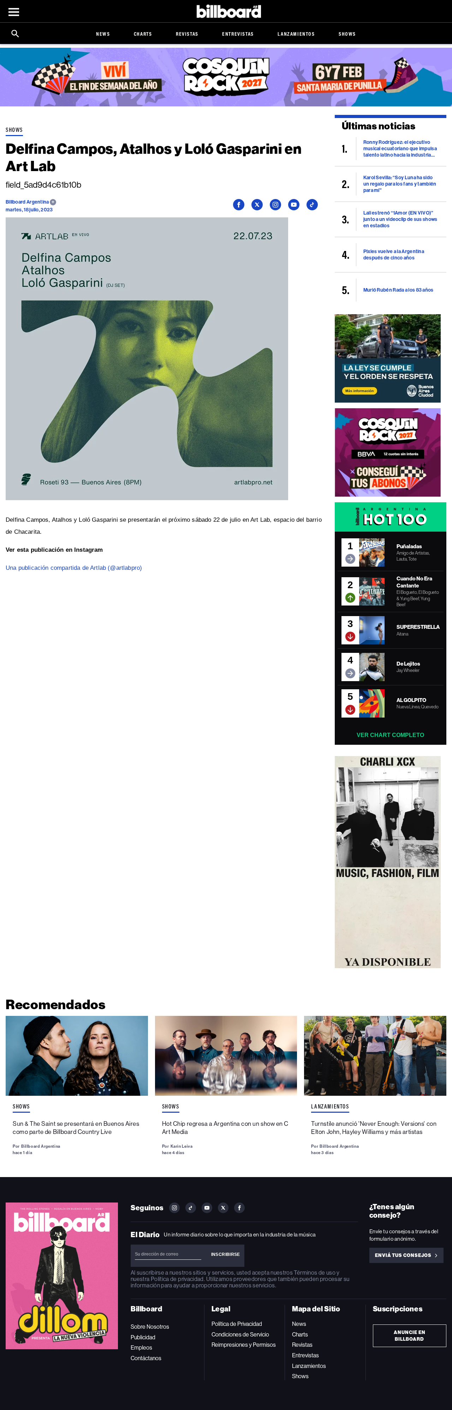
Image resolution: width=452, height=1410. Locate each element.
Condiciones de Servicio (240, 1334)
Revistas (187, 33)
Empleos (141, 1347)
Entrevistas (238, 33)
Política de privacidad (177, 1279)
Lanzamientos (296, 33)
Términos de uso (314, 1272)
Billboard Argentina (28, 202)
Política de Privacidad (237, 1324)
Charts (143, 33)
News (103, 33)
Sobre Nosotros (150, 1326)
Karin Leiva (182, 1146)
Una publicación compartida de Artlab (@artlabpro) (74, 567)
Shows (347, 33)
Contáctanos (146, 1358)
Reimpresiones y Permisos (244, 1344)
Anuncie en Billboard (410, 1336)
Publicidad (143, 1337)
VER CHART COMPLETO (390, 735)
